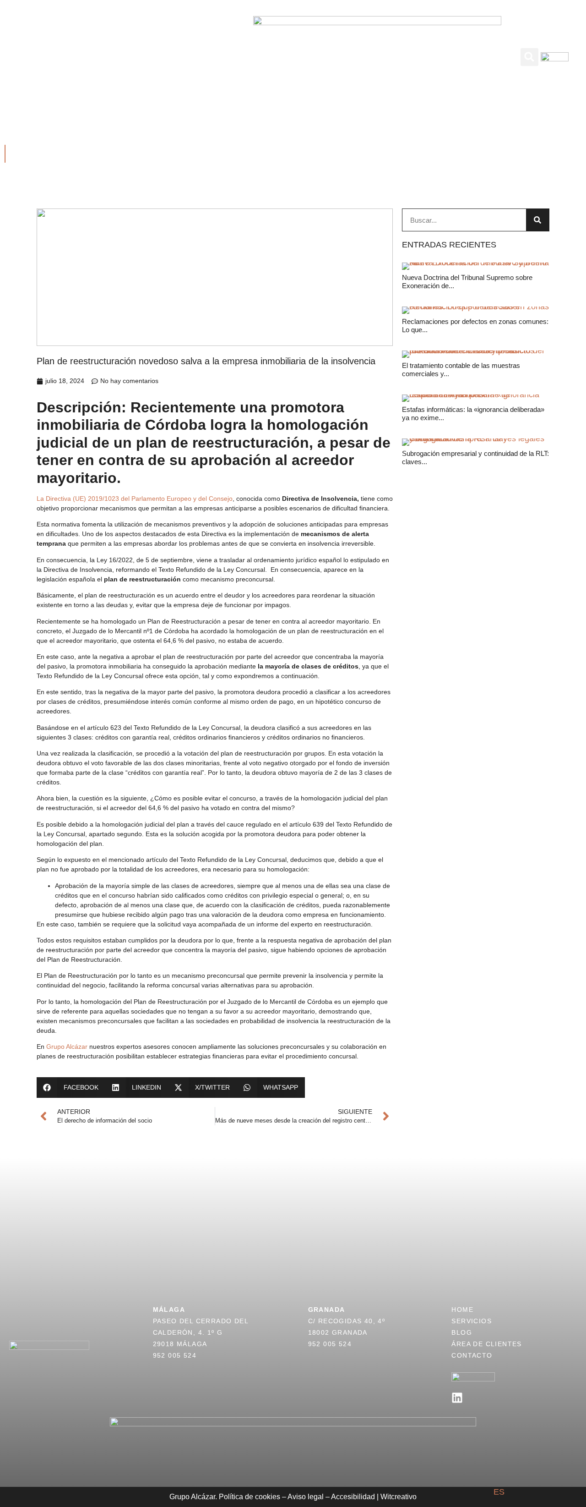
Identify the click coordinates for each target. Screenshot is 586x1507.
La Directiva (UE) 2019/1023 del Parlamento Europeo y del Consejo (135, 498)
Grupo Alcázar (65, 1046)
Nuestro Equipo (199, 67)
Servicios (140, 46)
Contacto (374, 67)
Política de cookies (249, 1497)
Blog (364, 46)
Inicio (99, 46)
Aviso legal (306, 1497)
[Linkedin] (457, 1397)
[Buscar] (537, 220)
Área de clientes (418, 46)
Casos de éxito (201, 46)
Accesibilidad (353, 1497)
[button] (529, 57)
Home (462, 1309)
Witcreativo (398, 1497)
